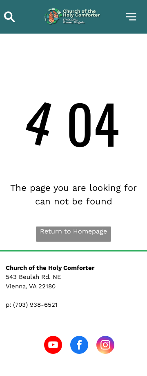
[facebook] (79, 346)
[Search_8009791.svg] (9, 21)
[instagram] (105, 346)
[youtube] (53, 346)
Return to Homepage (73, 231)
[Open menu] (131, 17)
